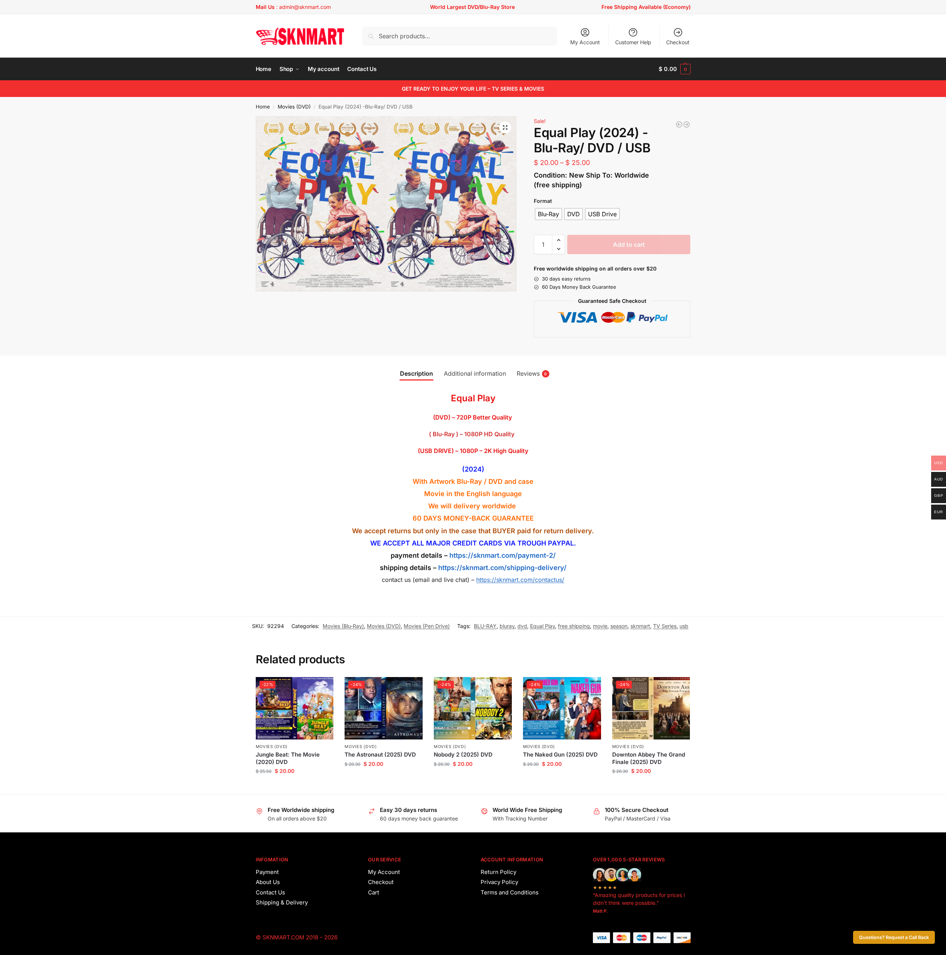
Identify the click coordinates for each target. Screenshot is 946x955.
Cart (373, 892)
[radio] (548, 214)
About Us (268, 882)
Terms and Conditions (510, 892)
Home (263, 107)
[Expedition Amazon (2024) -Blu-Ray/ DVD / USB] (679, 124)
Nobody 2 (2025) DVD (463, 754)
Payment (267, 871)
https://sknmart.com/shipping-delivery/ (501, 568)
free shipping (574, 626)
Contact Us (270, 892)
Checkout (678, 42)
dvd (522, 626)
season (618, 626)
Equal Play (542, 626)
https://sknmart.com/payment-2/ (502, 555)
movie (600, 626)
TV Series (665, 626)
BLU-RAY (485, 626)
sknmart (640, 626)
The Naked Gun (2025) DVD (560, 754)
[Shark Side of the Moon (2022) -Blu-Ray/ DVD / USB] (686, 124)
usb (683, 626)
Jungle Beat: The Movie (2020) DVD (288, 758)
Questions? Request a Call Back (894, 937)
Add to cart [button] (294, 786)
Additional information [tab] (475, 373)
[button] (674, 69)
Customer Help (633, 42)
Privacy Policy (499, 882)
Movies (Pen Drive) (427, 626)
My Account (585, 42)
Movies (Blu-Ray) (343, 626)
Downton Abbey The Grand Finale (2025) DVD (648, 758)
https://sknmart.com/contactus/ (520, 579)
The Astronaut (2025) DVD (380, 754)
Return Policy (498, 871)
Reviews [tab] (532, 373)
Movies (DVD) (294, 107)
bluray (507, 626)
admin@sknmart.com (305, 7)
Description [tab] (416, 373)
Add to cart (629, 244)
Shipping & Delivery (282, 902)
